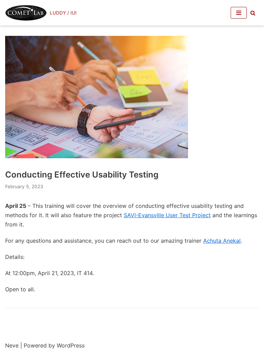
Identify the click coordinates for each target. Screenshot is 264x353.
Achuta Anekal (222, 240)
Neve (12, 345)
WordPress (71, 345)
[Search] (252, 13)
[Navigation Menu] (239, 13)
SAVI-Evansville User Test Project (167, 215)
